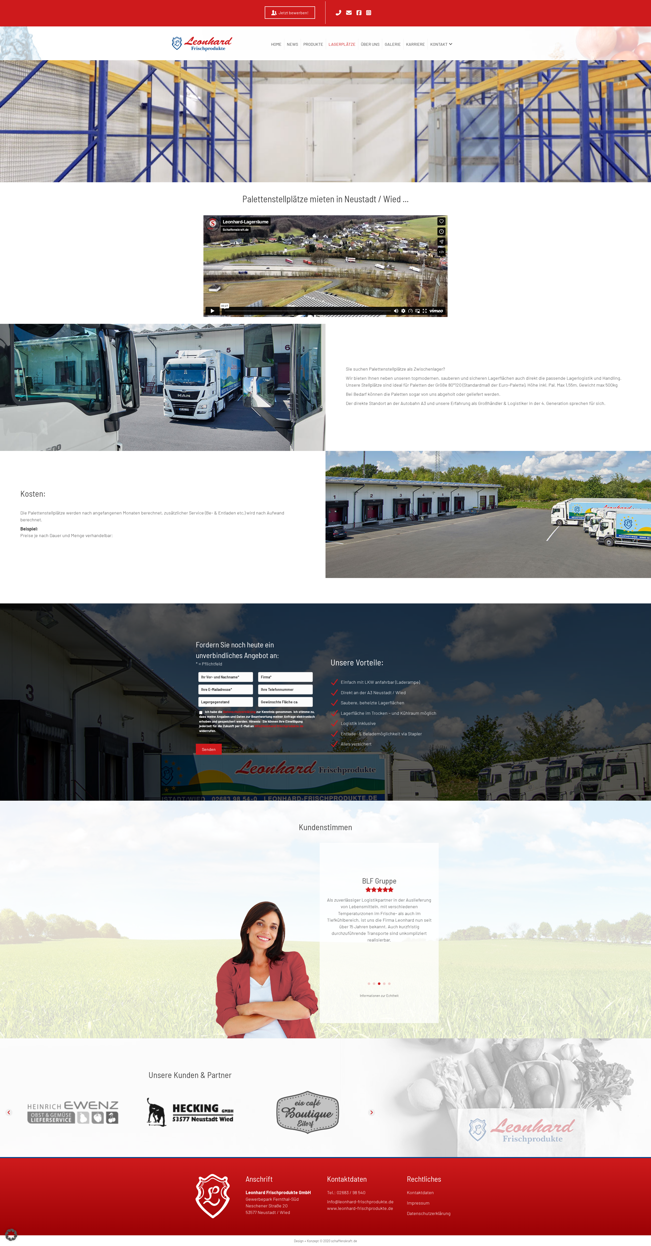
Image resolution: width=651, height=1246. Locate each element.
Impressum (418, 1203)
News (292, 44)
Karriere (415, 44)
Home (276, 44)
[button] (451, 44)
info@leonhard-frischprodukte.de (279, 726)
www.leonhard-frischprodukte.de (360, 1208)
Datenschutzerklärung (239, 712)
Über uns (370, 44)
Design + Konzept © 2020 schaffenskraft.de (325, 1241)
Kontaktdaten (420, 1192)
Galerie (393, 44)
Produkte (313, 44)
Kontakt (439, 44)
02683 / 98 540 (351, 1192)
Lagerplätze (342, 44)
